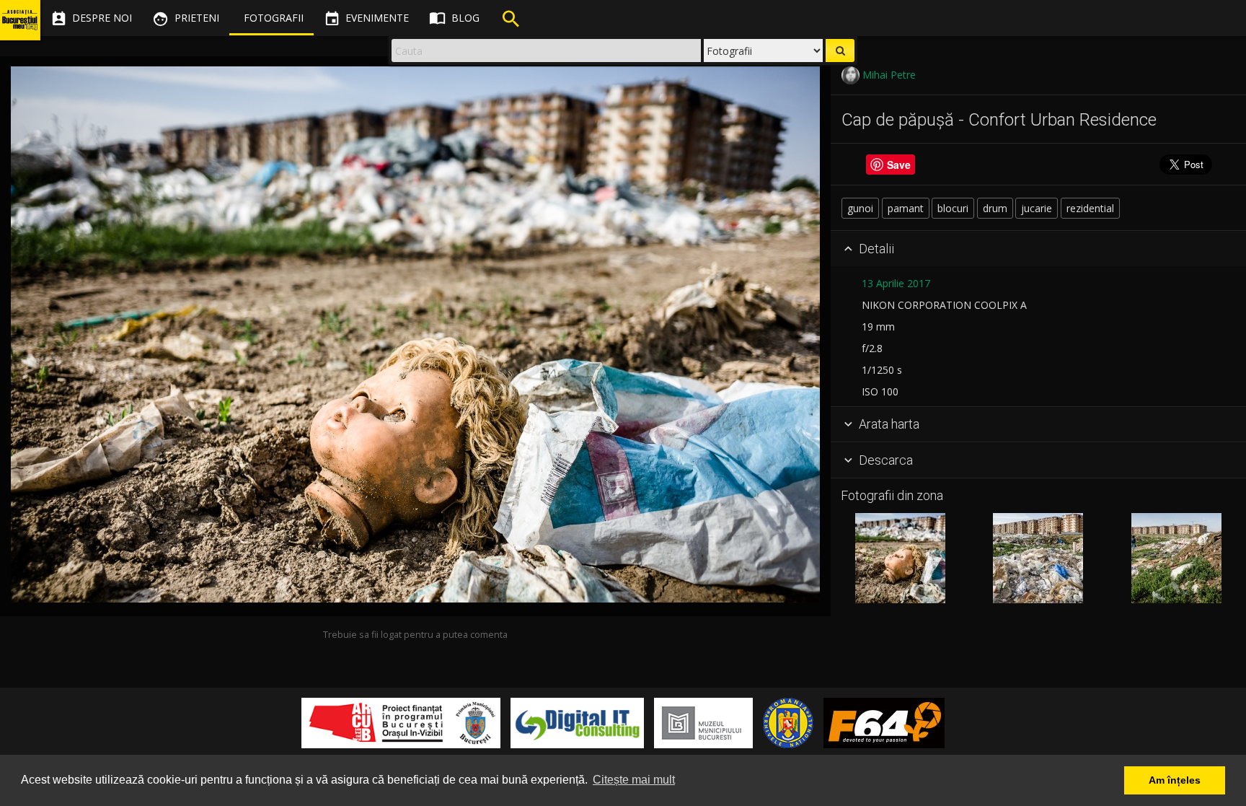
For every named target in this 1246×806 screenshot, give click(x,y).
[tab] (1038, 249)
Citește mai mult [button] (634, 780)
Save (899, 164)
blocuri (952, 208)
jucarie (1036, 208)
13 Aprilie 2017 (896, 283)
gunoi (860, 208)
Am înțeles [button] (1175, 780)
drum (995, 208)
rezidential (1090, 208)
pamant (906, 208)
